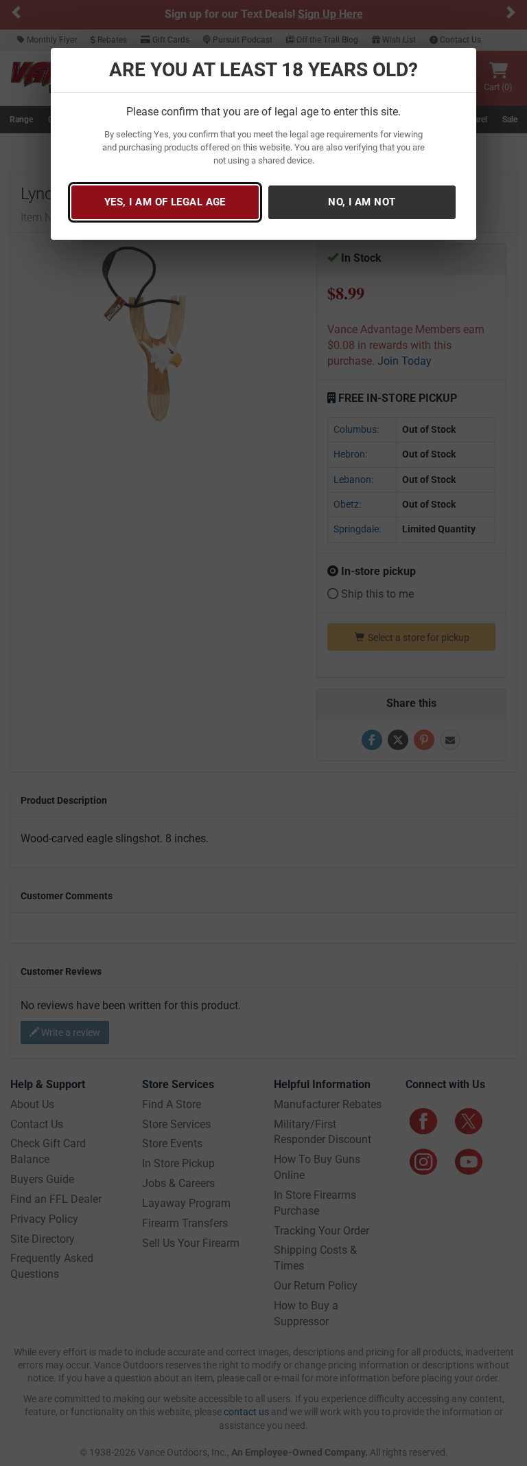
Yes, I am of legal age (165, 202)
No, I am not (361, 202)
